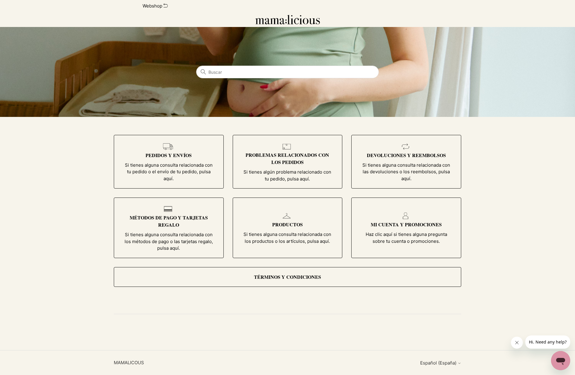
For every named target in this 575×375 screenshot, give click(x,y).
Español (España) (439, 362)
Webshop (153, 6)
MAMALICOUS (129, 362)
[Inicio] (287, 19)
